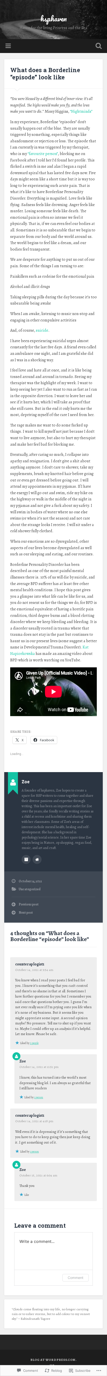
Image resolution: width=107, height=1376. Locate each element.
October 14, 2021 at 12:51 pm (38, 1066)
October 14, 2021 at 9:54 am (34, 969)
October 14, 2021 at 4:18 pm (34, 1121)
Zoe (22, 1061)
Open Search (98, 46)
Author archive (26, 859)
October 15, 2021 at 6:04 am (38, 1175)
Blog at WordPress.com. (53, 1360)
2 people (34, 1043)
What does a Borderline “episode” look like (45, 73)
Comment (75, 1277)
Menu (8, 46)
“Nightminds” (81, 111)
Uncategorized (30, 889)
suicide (42, 330)
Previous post (29, 904)
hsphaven (53, 18)
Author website (37, 859)
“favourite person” (43, 154)
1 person (38, 1097)
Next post (26, 912)
